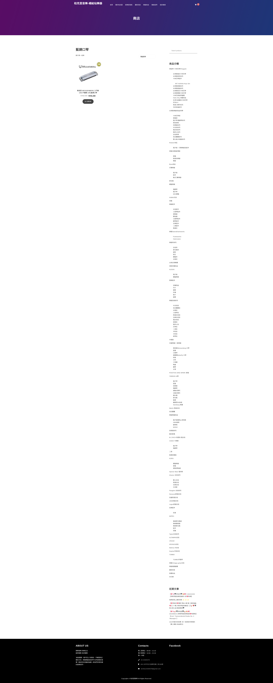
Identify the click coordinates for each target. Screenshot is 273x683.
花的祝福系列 (177, 107)
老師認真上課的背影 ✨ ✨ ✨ (179, 600)
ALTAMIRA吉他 (174, 537)
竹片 (174, 288)
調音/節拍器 (177, 468)
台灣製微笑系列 (178, 76)
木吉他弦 (176, 305)
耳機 (170, 201)
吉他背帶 (176, 134)
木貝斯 (175, 487)
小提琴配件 (176, 212)
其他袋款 (176, 123)
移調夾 (175, 228)
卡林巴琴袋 (176, 116)
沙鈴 (174, 360)
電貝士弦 (176, 324)
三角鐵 (175, 362)
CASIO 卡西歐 (174, 441)
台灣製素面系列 (178, 86)
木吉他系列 (176, 127)
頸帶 (174, 297)
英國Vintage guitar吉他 (176, 563)
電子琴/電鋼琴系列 (179, 120)
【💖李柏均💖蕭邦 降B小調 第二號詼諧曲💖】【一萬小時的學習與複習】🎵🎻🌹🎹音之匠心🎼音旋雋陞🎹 (182, 605)
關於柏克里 (119, 5)
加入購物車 (88, 101)
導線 (174, 161)
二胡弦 (175, 329)
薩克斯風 (172, 434)
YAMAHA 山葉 (174, 376)
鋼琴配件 (176, 221)
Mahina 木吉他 (174, 548)
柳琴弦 (175, 336)
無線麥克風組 (177, 521)
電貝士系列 (176, 132)
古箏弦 (175, 310)
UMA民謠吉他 (173, 501)
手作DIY (175, 102)
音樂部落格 (128, 5)
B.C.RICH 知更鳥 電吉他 (177, 437)
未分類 (171, 577)
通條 (174, 290)
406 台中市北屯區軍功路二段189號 (152, 664)
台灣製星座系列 (178, 88)
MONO (175, 427)
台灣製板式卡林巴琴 (179, 91)
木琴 (174, 369)
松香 (174, 513)
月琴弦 (175, 327)
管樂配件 (172, 280)
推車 (174, 400)
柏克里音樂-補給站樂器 (88, 3)
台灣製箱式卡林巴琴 (179, 74)
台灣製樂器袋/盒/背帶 (176, 111)
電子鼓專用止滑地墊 (179, 420)
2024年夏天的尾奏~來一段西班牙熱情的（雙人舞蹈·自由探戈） (182, 623)
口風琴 (175, 353)
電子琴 (175, 191)
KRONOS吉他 (174, 544)
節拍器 (175, 216)
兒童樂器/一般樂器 (175, 343)
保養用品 (176, 285)
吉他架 (175, 247)
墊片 (174, 295)
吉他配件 (176, 209)
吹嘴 (174, 292)
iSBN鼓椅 (176, 422)
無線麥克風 (176, 526)
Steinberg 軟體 (178, 405)
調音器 (175, 214)
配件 (174, 175)
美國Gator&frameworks (177, 231)
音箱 (174, 156)
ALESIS (172, 269)
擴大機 (175, 395)
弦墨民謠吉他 (173, 497)
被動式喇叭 (176, 390)
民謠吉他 (176, 482)
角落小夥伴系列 (178, 105)
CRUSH (172, 541)
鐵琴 (174, 367)
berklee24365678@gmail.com (151, 669)
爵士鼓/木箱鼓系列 (179, 139)
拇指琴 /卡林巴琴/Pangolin (178, 69)
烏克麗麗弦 (176, 308)
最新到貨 (172, 570)
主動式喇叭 (176, 393)
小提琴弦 (176, 312)
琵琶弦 (175, 322)
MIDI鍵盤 (176, 194)
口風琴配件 (176, 219)
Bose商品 (172, 164)
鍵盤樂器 (172, 184)
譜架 (174, 252)
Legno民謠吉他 (174, 504)
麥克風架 (176, 250)
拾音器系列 (173, 430)
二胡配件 (176, 226)
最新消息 (138, 5)
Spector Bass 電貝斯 (176, 471)
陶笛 (174, 364)
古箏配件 (176, 223)
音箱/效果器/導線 (174, 151)
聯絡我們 (154, 5)
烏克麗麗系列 (177, 137)
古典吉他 (176, 485)
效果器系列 (176, 125)
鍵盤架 (175, 257)
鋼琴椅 (175, 425)
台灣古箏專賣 (173, 262)
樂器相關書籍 (173, 566)
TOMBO (172, 554)
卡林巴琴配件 (177, 78)
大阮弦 (175, 334)
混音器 (175, 386)
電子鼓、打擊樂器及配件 (181, 148)
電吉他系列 (176, 130)
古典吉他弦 (176, 317)
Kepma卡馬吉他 (174, 551)
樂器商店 (146, 5)
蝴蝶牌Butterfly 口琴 (179, 355)
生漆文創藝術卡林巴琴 (180, 100)
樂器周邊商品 (173, 415)
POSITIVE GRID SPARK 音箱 (179, 373)
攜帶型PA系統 (177, 402)
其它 (174, 254)
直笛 (174, 350)
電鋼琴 (175, 189)
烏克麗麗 (172, 411)
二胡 (170, 451)
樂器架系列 (173, 242)
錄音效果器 (176, 158)
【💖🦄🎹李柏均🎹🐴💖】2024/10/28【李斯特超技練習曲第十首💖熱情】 (182, 595)
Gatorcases (177, 239)
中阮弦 (175, 331)
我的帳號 (163, 5)
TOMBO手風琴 (178, 559)
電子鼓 (175, 172)
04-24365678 (145, 660)
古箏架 (175, 259)
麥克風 (171, 181)
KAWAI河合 (173, 197)
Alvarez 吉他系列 (175, 475)
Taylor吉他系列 (174, 534)
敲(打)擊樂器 (177, 177)
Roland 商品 (173, 143)
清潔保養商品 (173, 266)
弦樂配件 (172, 508)
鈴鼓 (174, 357)
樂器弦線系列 (173, 300)
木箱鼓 (171, 339)
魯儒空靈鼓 (173, 455)
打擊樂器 (172, 167)
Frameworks (177, 236)
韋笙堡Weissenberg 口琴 (181, 348)
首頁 (111, 5)
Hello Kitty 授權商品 (179, 98)
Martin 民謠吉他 (174, 408)
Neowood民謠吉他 (175, 494)
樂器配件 (172, 204)
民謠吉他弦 (176, 315)
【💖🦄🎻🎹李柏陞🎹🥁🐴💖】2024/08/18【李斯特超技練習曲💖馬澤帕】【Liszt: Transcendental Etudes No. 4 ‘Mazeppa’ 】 (183, 615)
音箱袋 (175, 118)
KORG (171, 458)
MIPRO (171, 516)
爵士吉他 (176, 480)
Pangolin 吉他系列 (175, 490)
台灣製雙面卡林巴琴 (179, 93)
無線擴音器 (176, 523)
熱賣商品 (172, 573)
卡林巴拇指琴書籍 (179, 95)
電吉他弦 (176, 320)
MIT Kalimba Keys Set (182, 83)
